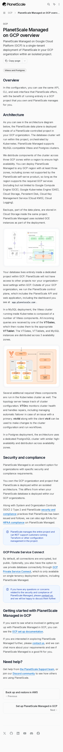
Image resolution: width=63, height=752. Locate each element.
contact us (47, 595)
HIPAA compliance (13, 522)
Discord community (24, 673)
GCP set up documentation (27, 631)
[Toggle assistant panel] (54, 4)
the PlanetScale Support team (37, 669)
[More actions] (59, 4)
